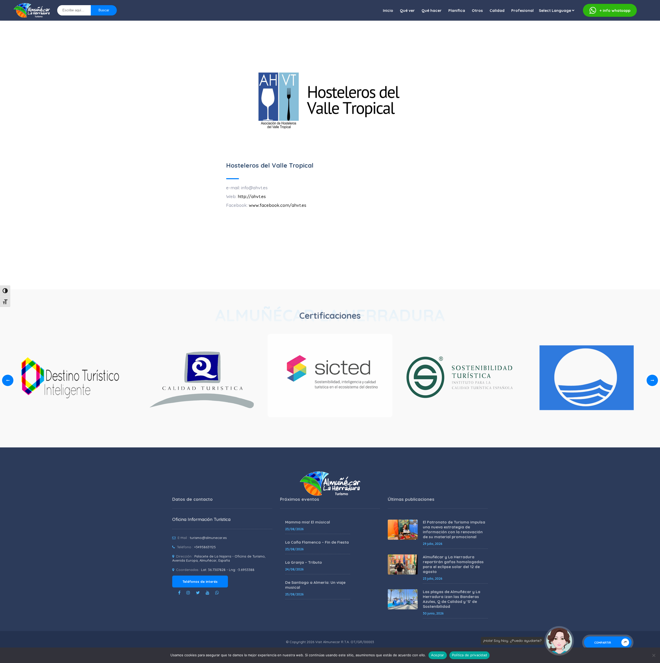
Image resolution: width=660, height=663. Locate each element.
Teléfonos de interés (200, 581)
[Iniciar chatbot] (559, 641)
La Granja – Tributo (303, 562)
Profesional (522, 10)
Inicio (388, 10)
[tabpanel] (330, 377)
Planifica (456, 10)
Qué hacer (432, 10)
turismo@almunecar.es (208, 538)
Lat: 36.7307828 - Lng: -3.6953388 (227, 570)
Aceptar (437, 655)
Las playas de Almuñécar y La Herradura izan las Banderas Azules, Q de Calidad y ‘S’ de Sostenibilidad (451, 599)
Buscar (103, 10)
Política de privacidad (469, 655)
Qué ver (407, 10)
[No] (653, 655)
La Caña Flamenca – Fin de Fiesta (317, 542)
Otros (477, 10)
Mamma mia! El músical (307, 522)
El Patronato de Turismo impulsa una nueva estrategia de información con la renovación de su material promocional (454, 529)
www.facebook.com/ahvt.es (277, 205)
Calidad (497, 10)
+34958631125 (205, 547)
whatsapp (615, 10)
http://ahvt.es (252, 196)
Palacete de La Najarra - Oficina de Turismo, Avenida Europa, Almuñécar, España (219, 558)
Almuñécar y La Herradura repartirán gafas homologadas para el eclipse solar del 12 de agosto (453, 564)
